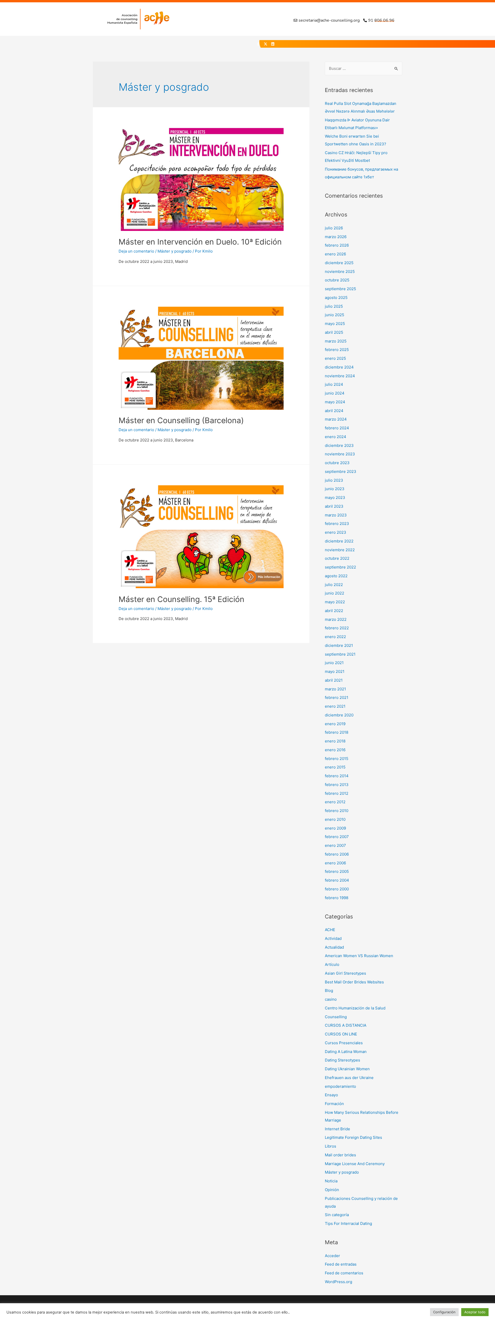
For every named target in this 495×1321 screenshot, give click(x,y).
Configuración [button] (444, 1312)
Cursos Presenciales (344, 1042)
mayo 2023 (335, 497)
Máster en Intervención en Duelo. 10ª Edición (200, 241)
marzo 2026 (335, 236)
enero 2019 (335, 723)
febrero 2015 (336, 758)
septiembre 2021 (340, 654)
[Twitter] (265, 44)
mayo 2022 (335, 601)
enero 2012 (335, 801)
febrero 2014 (337, 775)
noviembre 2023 (340, 454)
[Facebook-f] (258, 44)
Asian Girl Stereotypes (345, 973)
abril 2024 (334, 410)
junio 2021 (334, 662)
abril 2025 (334, 332)
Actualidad (334, 947)
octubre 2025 (337, 280)
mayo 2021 (334, 671)
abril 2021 (334, 680)
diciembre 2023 (339, 445)
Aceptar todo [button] (474, 1312)
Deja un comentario (136, 251)
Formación (334, 1103)
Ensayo (331, 1094)
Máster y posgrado (175, 251)
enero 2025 (335, 358)
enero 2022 (335, 636)
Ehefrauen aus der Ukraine (349, 1077)
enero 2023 (335, 532)
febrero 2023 (337, 523)
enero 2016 (335, 749)
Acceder (332, 1255)
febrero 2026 (337, 245)
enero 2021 (335, 706)
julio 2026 (334, 227)
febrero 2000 (337, 889)
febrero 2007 (337, 836)
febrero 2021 (336, 697)
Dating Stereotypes (342, 1060)
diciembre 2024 (339, 367)
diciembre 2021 (339, 645)
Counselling (336, 1016)
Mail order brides (340, 1154)
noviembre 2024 (340, 375)
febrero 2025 (337, 349)
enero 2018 (335, 741)
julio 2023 (334, 480)
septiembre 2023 (340, 471)
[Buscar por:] (363, 68)
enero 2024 (335, 436)
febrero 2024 (337, 427)
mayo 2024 (335, 401)
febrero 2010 (336, 810)
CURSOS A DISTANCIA (345, 1025)
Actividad (333, 938)
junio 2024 (334, 393)
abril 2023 (334, 506)
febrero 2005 (337, 871)
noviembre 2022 (340, 549)
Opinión (332, 1189)
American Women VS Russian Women (359, 955)
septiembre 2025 (340, 288)
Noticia (331, 1180)
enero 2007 (335, 845)
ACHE (330, 929)
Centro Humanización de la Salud (355, 1008)
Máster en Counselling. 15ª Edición (181, 599)
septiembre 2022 (340, 567)
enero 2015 (335, 767)
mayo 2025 (335, 323)
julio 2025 (334, 306)
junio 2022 (334, 593)
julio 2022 (334, 584)
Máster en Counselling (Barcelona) (181, 420)
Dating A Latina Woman (346, 1051)
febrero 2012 (336, 793)
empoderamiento (340, 1086)
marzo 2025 (335, 341)
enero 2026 (335, 254)
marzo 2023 (336, 515)
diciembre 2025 (339, 262)
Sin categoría (337, 1214)
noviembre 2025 (340, 271)
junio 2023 (334, 488)
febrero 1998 (336, 897)
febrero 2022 (337, 627)
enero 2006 (335, 862)
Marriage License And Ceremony (355, 1163)
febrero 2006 (337, 854)
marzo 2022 (335, 619)
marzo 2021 (335, 689)
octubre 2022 (337, 558)
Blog (329, 990)
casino (331, 999)
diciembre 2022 (339, 541)
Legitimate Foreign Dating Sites (353, 1137)
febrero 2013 (337, 784)
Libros (330, 1146)
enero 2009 (335, 828)
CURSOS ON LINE (341, 1034)
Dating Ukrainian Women (347, 1068)
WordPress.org (338, 1281)
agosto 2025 (336, 297)
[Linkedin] (272, 44)
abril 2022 (334, 610)
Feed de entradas (341, 1264)
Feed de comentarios (344, 1272)
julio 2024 (334, 384)
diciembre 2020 (339, 715)
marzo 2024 (336, 419)
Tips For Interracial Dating (348, 1223)
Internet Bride (337, 1128)
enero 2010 (335, 819)
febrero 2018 (336, 732)
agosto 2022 (336, 575)
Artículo (332, 964)
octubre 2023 (337, 462)
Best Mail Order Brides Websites (354, 982)
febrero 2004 (337, 880)
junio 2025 (334, 314)
